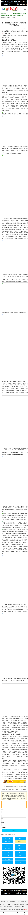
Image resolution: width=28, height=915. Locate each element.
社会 (7, 862)
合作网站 (3, 901)
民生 (7, 845)
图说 (20, 855)
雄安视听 (7, 859)
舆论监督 (20, 845)
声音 (7, 855)
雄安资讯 (7, 838)
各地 (7, 852)
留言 (17, 914)
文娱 (20, 862)
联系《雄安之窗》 (11, 901)
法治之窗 (20, 838)
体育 (20, 852)
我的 (24, 914)
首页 (3, 914)
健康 (20, 848)
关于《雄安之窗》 (22, 901)
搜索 (10, 914)
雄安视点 (7, 848)
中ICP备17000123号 (5, 904)
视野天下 (9, 17)
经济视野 (7, 841)
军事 (20, 859)
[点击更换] (4, 827)
